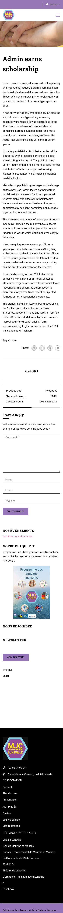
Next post (51, 390)
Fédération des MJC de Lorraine (21, 858)
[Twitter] (34, 348)
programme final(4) (14, 552)
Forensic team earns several (16, 398)
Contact (7, 787)
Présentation (10, 799)
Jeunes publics (11, 819)
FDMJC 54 (8, 864)
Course (12, 340)
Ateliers (7, 813)
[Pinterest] (49, 348)
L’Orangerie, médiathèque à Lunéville (23, 876)
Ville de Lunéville (12, 839)
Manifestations (11, 825)
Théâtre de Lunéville (14, 870)
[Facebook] (42, 348)
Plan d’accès (10, 793)
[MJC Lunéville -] (9, 15)
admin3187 (31, 371)
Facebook (8, 889)
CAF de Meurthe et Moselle (18, 846)
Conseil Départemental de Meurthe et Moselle (29, 852)
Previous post (14, 390)
